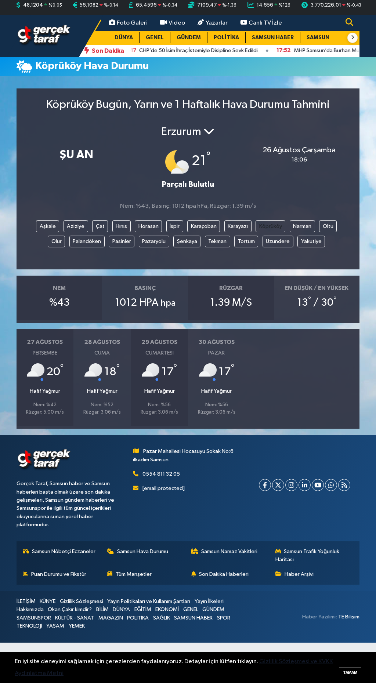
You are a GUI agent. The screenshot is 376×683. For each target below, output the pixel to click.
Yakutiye (311, 241)
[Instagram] (291, 485)
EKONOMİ (167, 609)
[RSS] (344, 485)
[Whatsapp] (331, 485)
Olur (56, 241)
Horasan (148, 226)
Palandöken (87, 241)
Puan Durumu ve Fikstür (58, 574)
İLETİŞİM (26, 601)
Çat (100, 226)
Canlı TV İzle (265, 23)
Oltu (328, 226)
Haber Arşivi (299, 574)
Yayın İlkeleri (209, 601)
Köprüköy (270, 226)
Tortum (246, 241)
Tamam (350, 673)
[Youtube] (318, 485)
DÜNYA (124, 37)
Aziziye (75, 226)
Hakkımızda (30, 609)
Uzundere (278, 241)
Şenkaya (187, 241)
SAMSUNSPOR (325, 37)
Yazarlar (217, 23)
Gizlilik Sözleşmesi (81, 601)
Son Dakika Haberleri (224, 574)
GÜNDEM (189, 37)
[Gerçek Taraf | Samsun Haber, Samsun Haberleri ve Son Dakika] (44, 36)
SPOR (223, 618)
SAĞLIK (161, 618)
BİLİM (102, 609)
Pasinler (121, 241)
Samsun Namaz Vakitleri (229, 551)
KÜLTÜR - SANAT (74, 618)
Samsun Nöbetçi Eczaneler (63, 551)
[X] (278, 485)
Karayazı (238, 226)
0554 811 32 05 (161, 474)
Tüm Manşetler (134, 574)
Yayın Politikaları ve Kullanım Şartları (148, 601)
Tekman (217, 241)
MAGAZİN (110, 618)
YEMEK (77, 626)
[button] (352, 38)
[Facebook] (265, 485)
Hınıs (121, 226)
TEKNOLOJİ (29, 626)
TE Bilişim (348, 617)
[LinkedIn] (305, 485)
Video (177, 23)
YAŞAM (55, 626)
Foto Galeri (132, 23)
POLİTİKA (226, 37)
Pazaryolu (154, 241)
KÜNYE (47, 601)
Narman (302, 226)
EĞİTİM (142, 609)
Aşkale (48, 226)
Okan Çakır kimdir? (70, 609)
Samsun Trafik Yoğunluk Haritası (307, 555)
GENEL (155, 37)
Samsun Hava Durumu (142, 551)
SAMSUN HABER (273, 37)
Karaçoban (204, 226)
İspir (175, 226)
